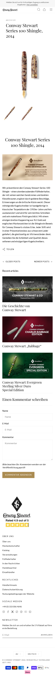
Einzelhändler (8, 572)
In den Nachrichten (11, 563)
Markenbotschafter (11, 546)
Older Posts (13, 261)
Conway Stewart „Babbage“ (21, 346)
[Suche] (38, 10)
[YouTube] (25, 612)
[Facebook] (8, 612)
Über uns (6, 541)
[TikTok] (17, 612)
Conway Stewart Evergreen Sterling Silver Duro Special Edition (22, 386)
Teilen (10, 249)
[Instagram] (3, 612)
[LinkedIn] (30, 612)
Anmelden (47, 635)
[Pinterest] (21, 612)
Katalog (5, 550)
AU (17, 654)
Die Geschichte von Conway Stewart (16, 308)
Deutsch (32, 654)
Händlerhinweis (9, 585)
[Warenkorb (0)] (44, 10)
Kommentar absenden (18, 475)
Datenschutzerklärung (12, 589)
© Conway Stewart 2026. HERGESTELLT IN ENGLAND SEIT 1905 (26, 661)
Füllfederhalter (9, 559)
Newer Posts (41, 261)
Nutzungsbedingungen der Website (18, 594)
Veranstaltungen (9, 554)
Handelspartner (9, 568)
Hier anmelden (32, 5)
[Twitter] (12, 612)
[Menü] (51, 10)
